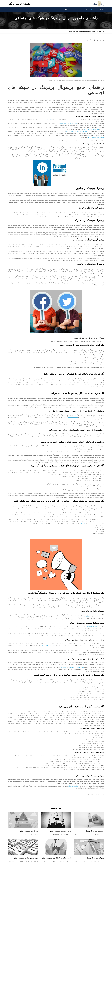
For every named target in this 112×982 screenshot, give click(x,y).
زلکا (47, 645)
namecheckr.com (73, 417)
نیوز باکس (52, 645)
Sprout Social (80, 667)
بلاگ (94, 9)
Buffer (95, 626)
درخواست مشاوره (64, 9)
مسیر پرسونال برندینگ (46, 119)
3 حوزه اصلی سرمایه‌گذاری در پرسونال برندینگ (56, 858)
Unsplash (87, 616)
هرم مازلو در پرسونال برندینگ (29, 831)
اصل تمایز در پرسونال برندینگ (91, 129)
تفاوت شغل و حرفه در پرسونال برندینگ (26, 858)
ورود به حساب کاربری (51, 9)
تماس (72, 9)
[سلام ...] (97, 8)
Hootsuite (89, 626)
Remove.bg (58, 616)
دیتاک (42, 645)
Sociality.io (63, 667)
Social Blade (71, 667)
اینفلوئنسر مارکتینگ (73, 786)
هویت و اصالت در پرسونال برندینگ (68, 123)
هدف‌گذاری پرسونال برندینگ (95, 858)
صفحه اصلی (101, 9)
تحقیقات (82, 523)
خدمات (86, 9)
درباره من (79, 9)
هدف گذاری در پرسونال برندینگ (96, 137)
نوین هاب (32, 635)
